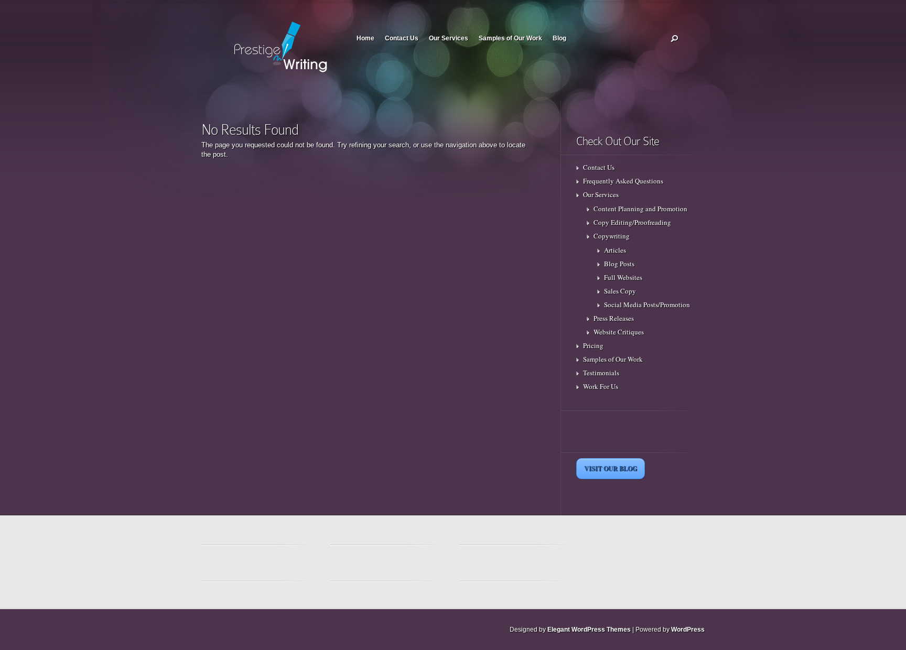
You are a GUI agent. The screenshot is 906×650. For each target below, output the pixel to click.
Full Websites (623, 277)
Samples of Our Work (510, 38)
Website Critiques (619, 332)
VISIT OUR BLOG (610, 468)
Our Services (448, 38)
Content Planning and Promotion (640, 208)
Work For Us (600, 386)
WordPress (688, 629)
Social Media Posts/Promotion (647, 304)
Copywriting (612, 236)
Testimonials (601, 372)
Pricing (593, 345)
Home (365, 38)
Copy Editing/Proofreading (632, 222)
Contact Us (401, 38)
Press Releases (614, 318)
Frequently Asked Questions (623, 181)
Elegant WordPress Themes (589, 629)
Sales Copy (620, 291)
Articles (615, 250)
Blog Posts (619, 263)
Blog (559, 38)
